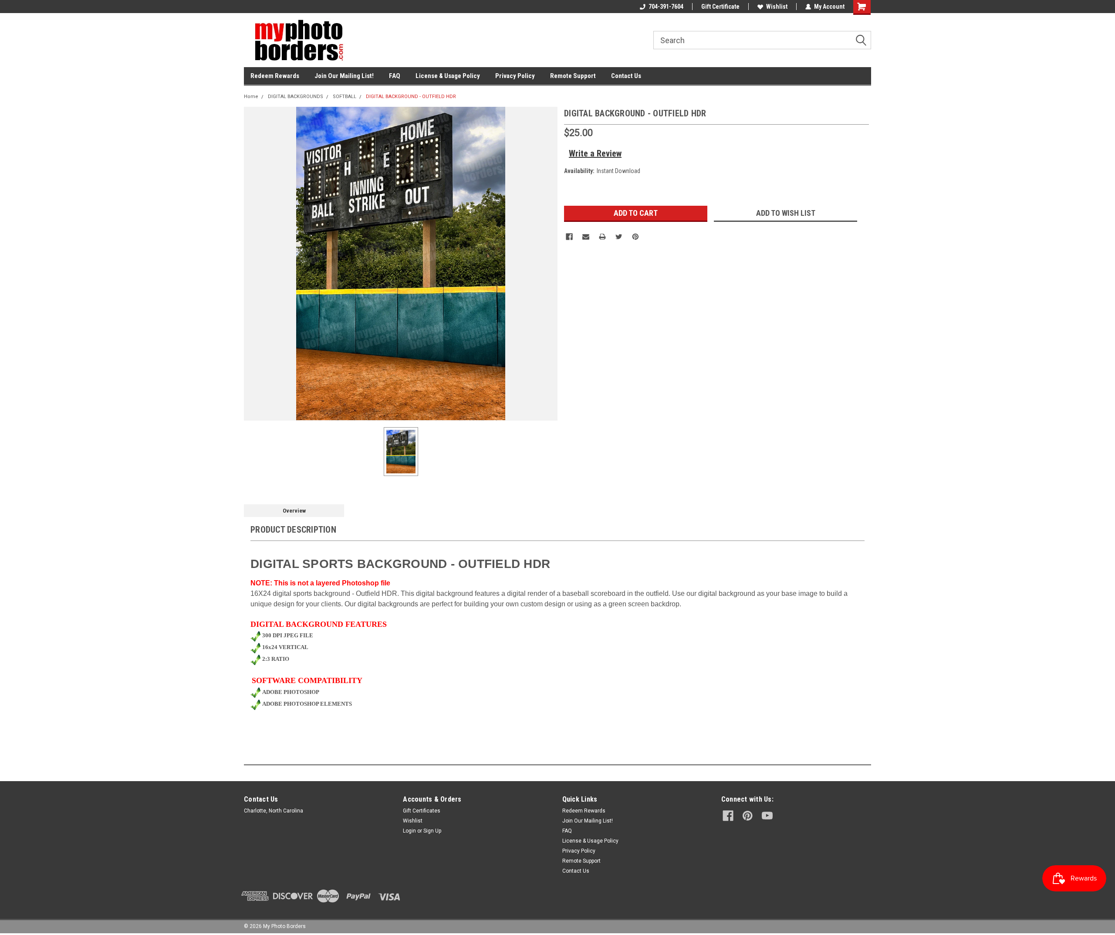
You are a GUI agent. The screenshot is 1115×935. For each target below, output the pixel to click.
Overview (294, 510)
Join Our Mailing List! (344, 76)
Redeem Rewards (274, 76)
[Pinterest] (635, 236)
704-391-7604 (666, 6)
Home (251, 96)
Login (409, 831)
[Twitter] (618, 236)
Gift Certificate (720, 6)
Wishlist (776, 6)
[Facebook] (569, 236)
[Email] (585, 236)
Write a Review (595, 153)
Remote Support (573, 76)
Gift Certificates (421, 811)
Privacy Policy (515, 76)
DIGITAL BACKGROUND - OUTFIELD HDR (411, 96)
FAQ (394, 76)
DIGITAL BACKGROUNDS (295, 96)
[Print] (602, 236)
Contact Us (626, 76)
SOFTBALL (344, 96)
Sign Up (432, 831)
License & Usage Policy (448, 76)
